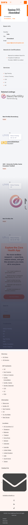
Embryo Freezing (7, 328)
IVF (4, 336)
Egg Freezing (6, 339)
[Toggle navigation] (10, 2)
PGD (4, 341)
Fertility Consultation (8, 344)
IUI (3, 333)
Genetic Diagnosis (7, 346)
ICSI (4, 331)
